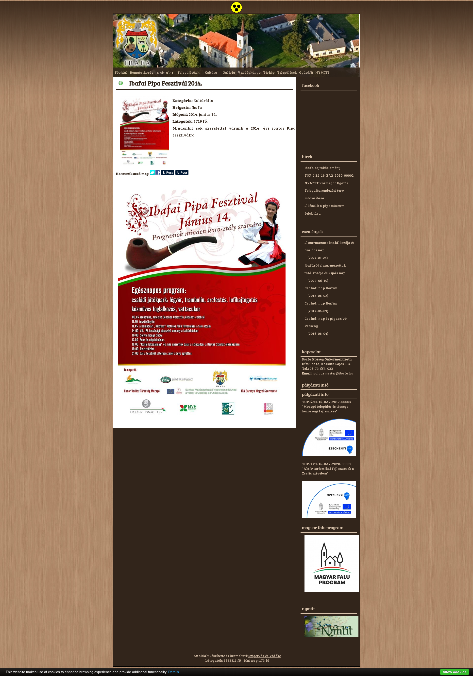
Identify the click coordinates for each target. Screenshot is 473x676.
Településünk (188, 72)
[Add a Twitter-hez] (152, 173)
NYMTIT (322, 72)
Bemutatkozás (141, 72)
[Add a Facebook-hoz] (157, 173)
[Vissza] (120, 83)
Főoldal (121, 72)
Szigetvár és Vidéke (264, 655)
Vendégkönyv (249, 72)
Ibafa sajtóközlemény (322, 167)
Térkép (269, 72)
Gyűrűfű (306, 72)
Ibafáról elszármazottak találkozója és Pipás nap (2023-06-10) (325, 273)
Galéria (228, 72)
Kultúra (210, 72)
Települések (287, 72)
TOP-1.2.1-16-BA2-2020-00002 (329, 175)
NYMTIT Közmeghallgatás (326, 183)
